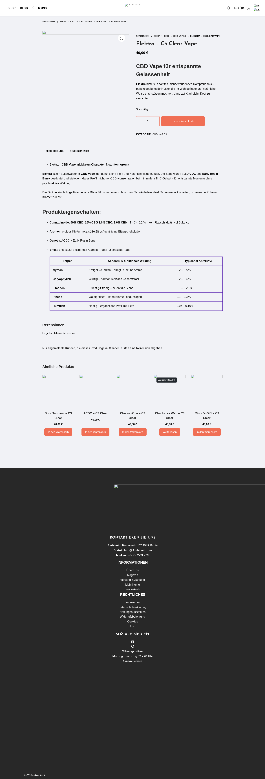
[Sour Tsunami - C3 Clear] (58, 391)
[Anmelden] (248, 8)
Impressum (132, 602)
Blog (24, 8)
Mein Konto (132, 584)
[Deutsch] (257, 9)
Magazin (132, 575)
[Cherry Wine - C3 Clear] (132, 391)
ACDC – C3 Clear (95, 413)
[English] (257, 6)
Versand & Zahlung (132, 579)
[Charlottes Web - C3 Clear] (170, 391)
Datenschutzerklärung (132, 607)
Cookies (132, 621)
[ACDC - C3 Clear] (95, 391)
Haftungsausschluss (132, 611)
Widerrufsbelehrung (132, 616)
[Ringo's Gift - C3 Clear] (207, 391)
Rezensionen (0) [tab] (79, 151)
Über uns (39, 8)
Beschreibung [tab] (54, 151)
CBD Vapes (160, 134)
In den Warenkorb (183, 121)
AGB (132, 626)
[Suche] (228, 8)
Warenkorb (133, 589)
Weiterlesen (170, 431)
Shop (12, 8)
